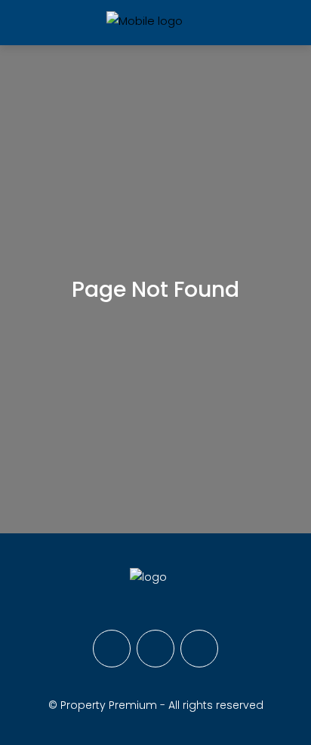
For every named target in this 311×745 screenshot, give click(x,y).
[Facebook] (112, 648)
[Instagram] (155, 648)
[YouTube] (199, 648)
